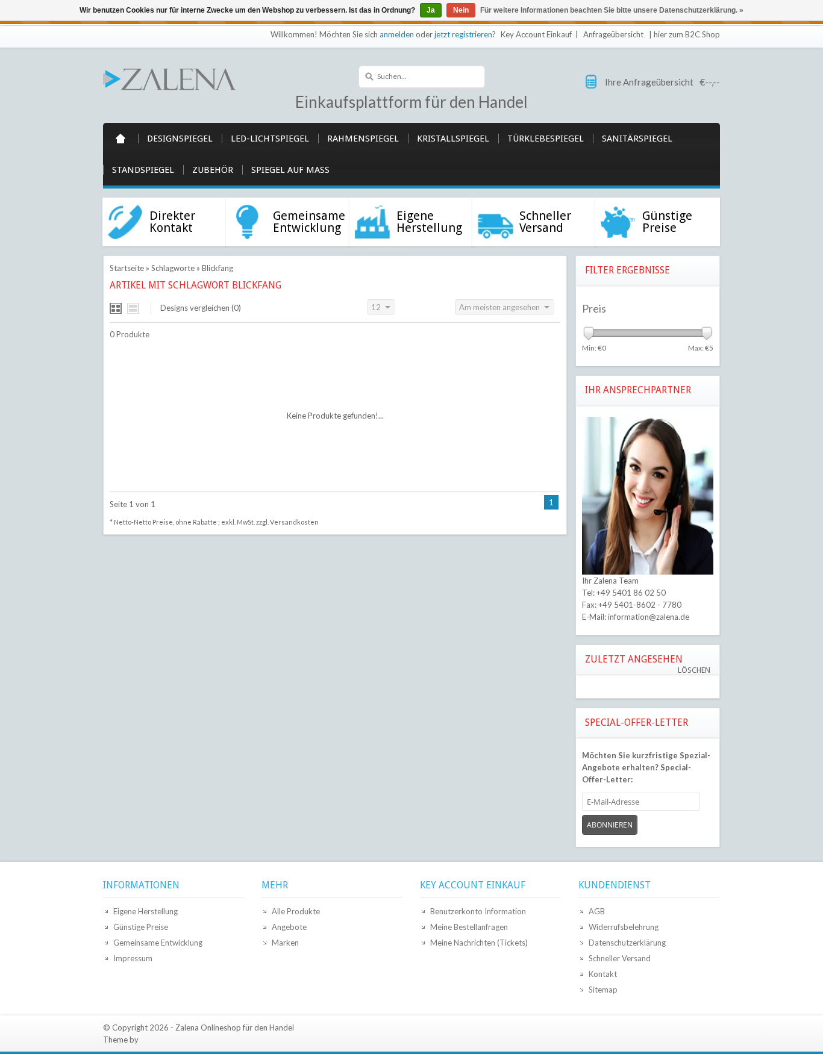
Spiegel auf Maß (290, 169)
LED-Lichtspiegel (270, 138)
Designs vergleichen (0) (200, 308)
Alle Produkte (296, 911)
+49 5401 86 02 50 (631, 592)
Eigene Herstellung (145, 911)
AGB (597, 911)
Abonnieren (610, 825)
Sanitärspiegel (637, 138)
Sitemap (603, 989)
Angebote (289, 927)
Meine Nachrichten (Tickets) (479, 942)
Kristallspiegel (453, 138)
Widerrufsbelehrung (624, 927)
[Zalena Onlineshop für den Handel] (169, 78)
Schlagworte (173, 268)
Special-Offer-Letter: (646, 767)
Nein (461, 10)
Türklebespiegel (545, 138)
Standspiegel (143, 169)
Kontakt (603, 974)
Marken (285, 942)
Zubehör (212, 169)
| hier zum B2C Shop (684, 34)
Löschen (694, 670)
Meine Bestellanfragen (469, 927)
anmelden (397, 34)
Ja (431, 10)
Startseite (120, 138)
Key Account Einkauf (536, 34)
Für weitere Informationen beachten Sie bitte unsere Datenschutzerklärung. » (611, 10)
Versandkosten (294, 522)
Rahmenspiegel (363, 138)
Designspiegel (180, 138)
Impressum (132, 958)
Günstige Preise (140, 927)
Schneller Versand (620, 958)
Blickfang (217, 268)
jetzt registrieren (463, 34)
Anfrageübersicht (613, 34)
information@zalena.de (648, 617)
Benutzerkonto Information (478, 911)
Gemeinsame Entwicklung (157, 942)
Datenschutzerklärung (627, 942)
